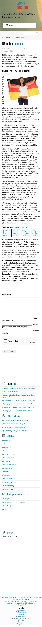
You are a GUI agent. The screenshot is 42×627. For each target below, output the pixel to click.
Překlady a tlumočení (9, 465)
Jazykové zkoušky (21, 616)
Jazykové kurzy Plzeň (15, 233)
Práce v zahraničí (8, 458)
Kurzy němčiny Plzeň (35, 233)
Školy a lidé (8, 51)
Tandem (34, 257)
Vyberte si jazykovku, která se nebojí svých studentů (19, 388)
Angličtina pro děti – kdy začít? (12, 391)
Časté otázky (7, 440)
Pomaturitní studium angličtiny (21, 618)
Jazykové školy (21, 611)
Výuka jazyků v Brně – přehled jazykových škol (17, 404)
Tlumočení (21, 622)
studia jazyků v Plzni (20, 227)
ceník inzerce (25, 599)
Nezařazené (7, 451)
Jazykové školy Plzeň (6, 233)
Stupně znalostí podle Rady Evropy (14, 427)
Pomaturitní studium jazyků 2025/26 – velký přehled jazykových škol (19, 396)
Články (8, 38)
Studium (21, 614)
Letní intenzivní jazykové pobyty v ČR (14, 424)
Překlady (21, 620)
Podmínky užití (19, 605)
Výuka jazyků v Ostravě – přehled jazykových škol (18, 407)
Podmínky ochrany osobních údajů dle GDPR (21, 603)
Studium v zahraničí (9, 482)
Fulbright (6, 499)
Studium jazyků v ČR (9, 479)
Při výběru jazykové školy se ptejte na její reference (19, 400)
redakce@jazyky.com (7, 597)
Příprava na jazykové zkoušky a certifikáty (16, 420)
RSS (26, 605)
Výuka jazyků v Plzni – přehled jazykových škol (17, 411)
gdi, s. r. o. (17, 601)
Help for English (8, 506)
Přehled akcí (29, 49)
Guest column (7, 447)
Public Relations (8, 468)
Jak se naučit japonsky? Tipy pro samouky (16, 431)
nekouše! (13, 43)
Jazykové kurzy (21, 613)
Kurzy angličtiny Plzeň (25, 233)
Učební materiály (8, 486)
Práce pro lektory (8, 454)
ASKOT (5, 509)
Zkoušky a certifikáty (9, 489)
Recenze (6, 472)
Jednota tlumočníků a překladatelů (14, 502)
